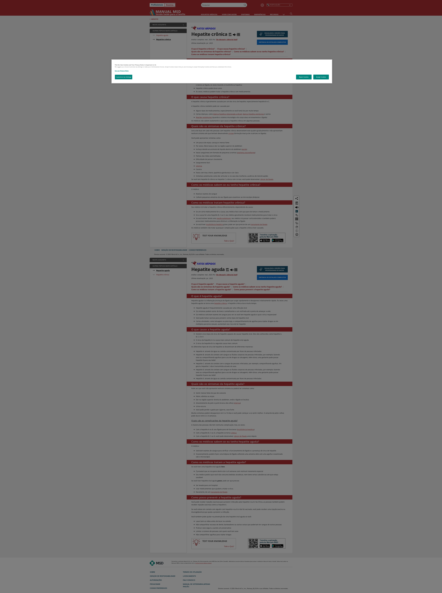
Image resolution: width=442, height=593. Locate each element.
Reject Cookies (304, 77)
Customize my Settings (123, 77)
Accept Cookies (321, 77)
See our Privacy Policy (122, 71)
